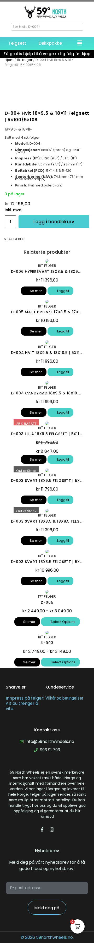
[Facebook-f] (42, 829)
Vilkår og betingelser (64, 698)
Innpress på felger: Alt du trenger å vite (25, 703)
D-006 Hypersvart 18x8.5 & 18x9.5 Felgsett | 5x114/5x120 (47, 271)
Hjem (9, 59)
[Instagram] (52, 829)
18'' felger (24, 59)
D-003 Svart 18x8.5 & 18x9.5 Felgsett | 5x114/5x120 (47, 521)
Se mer (36, 290)
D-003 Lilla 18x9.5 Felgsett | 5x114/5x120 (47, 433)
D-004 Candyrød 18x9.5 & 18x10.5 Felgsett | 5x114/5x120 (47, 393)
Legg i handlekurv (53, 221)
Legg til (62, 290)
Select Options (62, 621)
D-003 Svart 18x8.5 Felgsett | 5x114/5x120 (47, 561)
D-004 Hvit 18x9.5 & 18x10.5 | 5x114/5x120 (47, 352)
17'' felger (47, 596)
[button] (79, 43)
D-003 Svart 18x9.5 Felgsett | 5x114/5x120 (47, 480)
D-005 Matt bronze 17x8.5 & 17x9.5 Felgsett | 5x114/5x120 (47, 312)
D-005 (47, 602)
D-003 (47, 642)
